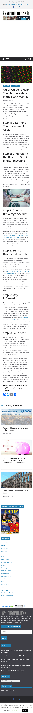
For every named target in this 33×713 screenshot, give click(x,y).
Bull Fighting (4, 548)
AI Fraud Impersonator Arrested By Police (13, 656)
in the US (15, 182)
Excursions (4, 554)
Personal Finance (16, 85)
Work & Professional (7, 595)
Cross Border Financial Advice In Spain (15, 492)
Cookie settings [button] (16, 710)
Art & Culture (5, 543)
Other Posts (6, 85)
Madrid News (5, 579)
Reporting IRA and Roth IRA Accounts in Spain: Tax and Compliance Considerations (14, 460)
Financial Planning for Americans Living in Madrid (16, 429)
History (3, 565)
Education (4, 551)
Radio (3, 582)
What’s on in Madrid (7, 593)
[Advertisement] (16, 39)
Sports (3, 587)
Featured (3, 557)
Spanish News (5, 584)
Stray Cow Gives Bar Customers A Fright (12, 671)
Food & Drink (5, 559)
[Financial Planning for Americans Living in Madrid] (16, 410)
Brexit (3, 545)
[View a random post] (30, 59)
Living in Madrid (6, 576)
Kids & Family (5, 573)
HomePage (4, 568)
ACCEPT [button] (25, 710)
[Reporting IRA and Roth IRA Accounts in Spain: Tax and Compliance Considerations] (16, 441)
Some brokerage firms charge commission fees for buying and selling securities (15, 235)
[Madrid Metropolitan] (3, 59)
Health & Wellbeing (6, 562)
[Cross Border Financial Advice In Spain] (16, 473)
